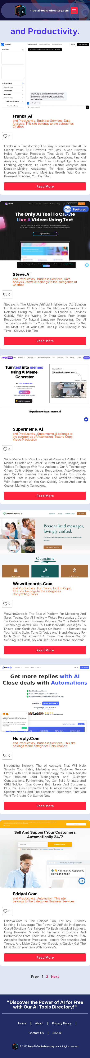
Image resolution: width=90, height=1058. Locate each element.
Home (22, 1023)
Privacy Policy (62, 1023)
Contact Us (36, 1033)
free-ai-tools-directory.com (49, 10)
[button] (74, 10)
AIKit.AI (57, 1033)
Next (55, 976)
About (39, 1023)
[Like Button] (5, 136)
